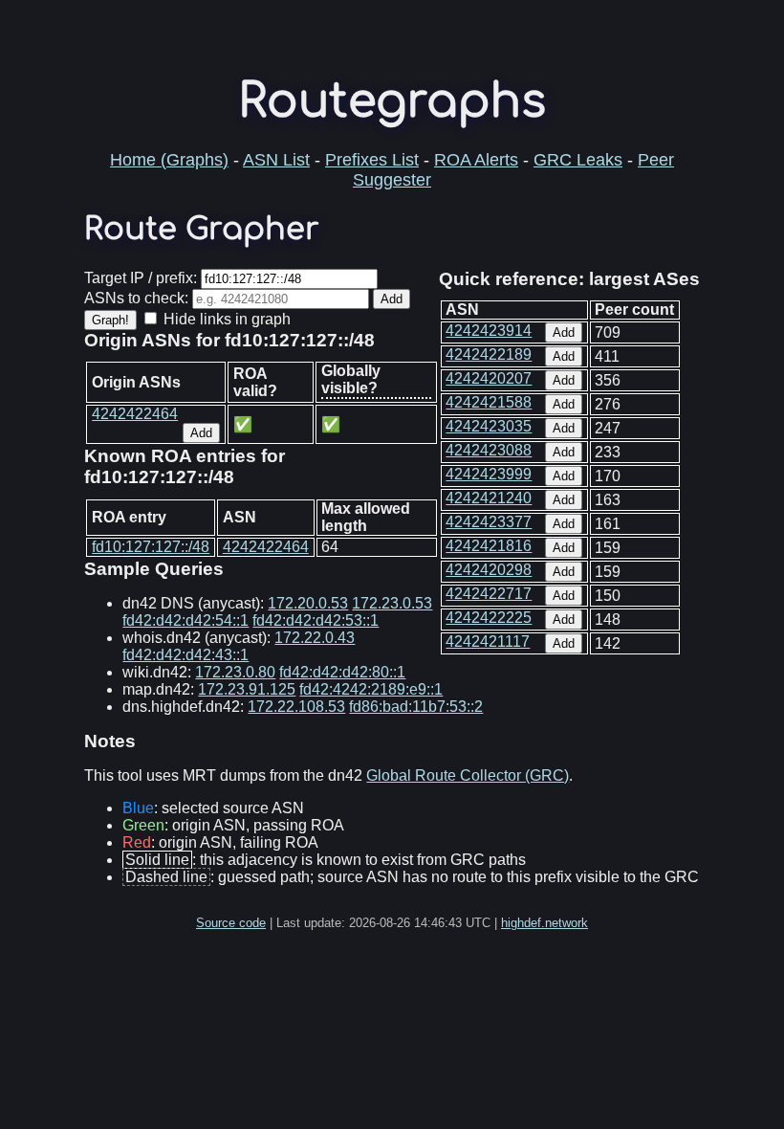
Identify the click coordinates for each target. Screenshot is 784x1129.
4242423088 (489, 450)
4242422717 (489, 594)
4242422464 (135, 414)
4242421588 (489, 402)
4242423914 (489, 330)
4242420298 (489, 570)
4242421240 (489, 498)
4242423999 (489, 474)
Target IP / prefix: (140, 278)
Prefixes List (372, 159)
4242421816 (489, 546)
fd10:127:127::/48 (150, 547)
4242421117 (488, 641)
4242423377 (489, 522)
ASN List (276, 159)
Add (564, 332)
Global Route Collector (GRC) (467, 775)
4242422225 (489, 617)
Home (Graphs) (169, 159)
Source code (231, 923)
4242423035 (489, 426)
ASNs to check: (136, 298)
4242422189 (489, 354)
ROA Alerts (476, 159)
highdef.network (544, 923)
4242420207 (489, 378)
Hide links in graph (227, 319)
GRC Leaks (578, 159)
